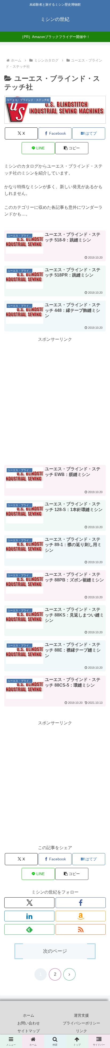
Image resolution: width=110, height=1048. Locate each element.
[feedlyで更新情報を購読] (29, 929)
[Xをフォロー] (29, 902)
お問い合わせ (28, 1023)
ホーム (28, 1015)
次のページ (55, 951)
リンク (81, 1031)
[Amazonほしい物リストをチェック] (81, 916)
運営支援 (81, 1015)
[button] (71, 148)
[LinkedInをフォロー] (29, 916)
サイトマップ (28, 1031)
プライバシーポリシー (81, 1023)
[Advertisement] (55, 398)
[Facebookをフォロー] (81, 902)
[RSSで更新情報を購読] (81, 929)
